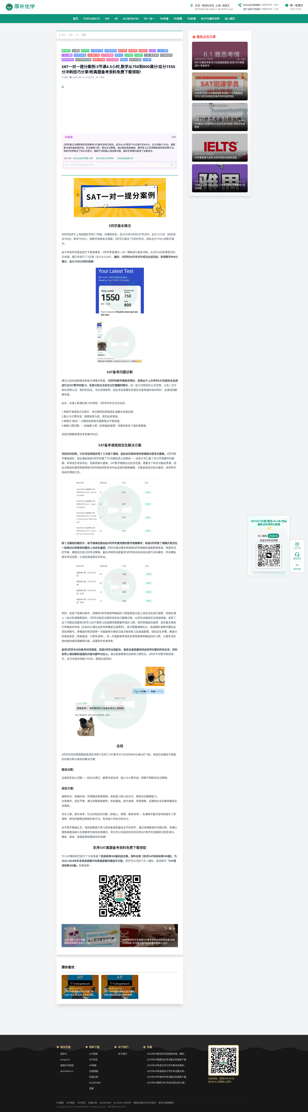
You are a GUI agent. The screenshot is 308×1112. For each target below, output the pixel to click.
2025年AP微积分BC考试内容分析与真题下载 (167, 1082)
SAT (107, 18)
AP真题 (92, 1065)
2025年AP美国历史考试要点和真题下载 (166, 1059)
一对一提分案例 (151, 55)
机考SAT (119, 55)
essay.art (65, 1059)
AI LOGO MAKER (122, 1102)
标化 (71, 35)
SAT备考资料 (110, 50)
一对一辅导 (162, 50)
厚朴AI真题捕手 (166, 1102)
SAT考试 (85, 50)
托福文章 (93, 1076)
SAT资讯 (93, 1059)
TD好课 (191, 18)
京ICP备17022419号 (117, 1107)
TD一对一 (149, 18)
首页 (75, 18)
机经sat (124, 59)
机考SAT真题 (135, 59)
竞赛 (91, 1088)
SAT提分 (138, 55)
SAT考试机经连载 (83, 59)
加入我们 (230, 18)
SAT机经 (128, 55)
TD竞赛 (178, 18)
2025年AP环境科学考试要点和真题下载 (166, 1076)
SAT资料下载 (97, 50)
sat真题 (76, 50)
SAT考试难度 (107, 55)
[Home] (20, 7)
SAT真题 (93, 1053)
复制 (173, 136)
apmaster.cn (66, 1071)
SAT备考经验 (166, 55)
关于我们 (122, 1053)
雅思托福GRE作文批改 (145, 1102)
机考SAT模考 (67, 59)
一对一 (152, 50)
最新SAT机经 (98, 59)
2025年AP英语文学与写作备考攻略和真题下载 (167, 1065)
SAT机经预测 (112, 59)
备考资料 (122, 50)
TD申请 (164, 18)
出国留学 (143, 50)
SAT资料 (147, 59)
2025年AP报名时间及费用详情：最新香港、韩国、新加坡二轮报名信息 (167, 1053)
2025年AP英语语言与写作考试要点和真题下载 (167, 1071)
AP (116, 18)
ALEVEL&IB (95, 1082)
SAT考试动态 (80, 55)
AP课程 (60, 1102)
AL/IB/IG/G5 (131, 18)
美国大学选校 (67, 1065)
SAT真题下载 (93, 55)
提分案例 (133, 50)
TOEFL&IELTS (91, 18)
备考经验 (66, 50)
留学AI (63, 1053)
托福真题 (93, 1071)
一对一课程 (67, 55)
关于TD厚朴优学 (210, 18)
